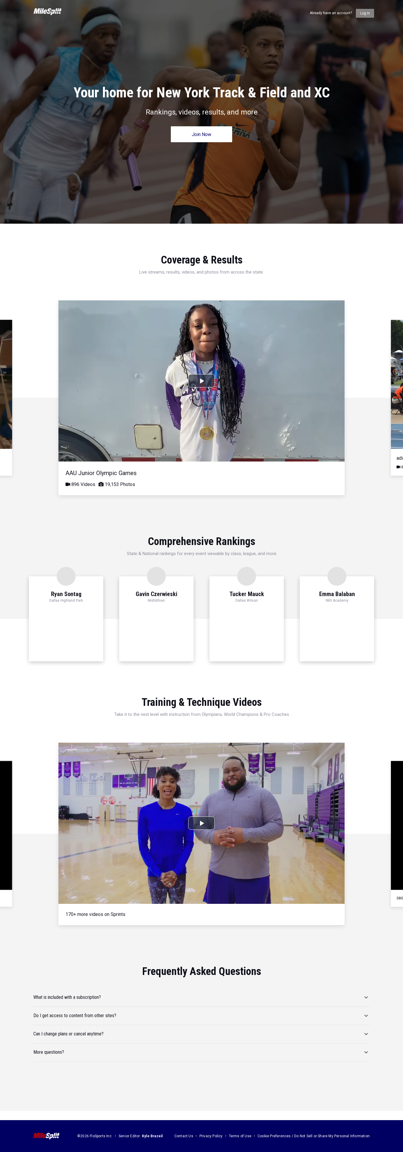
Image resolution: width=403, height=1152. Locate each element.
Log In (365, 13)
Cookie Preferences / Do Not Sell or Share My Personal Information (314, 1136)
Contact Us (183, 1136)
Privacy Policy (211, 1136)
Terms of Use (240, 1136)
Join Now (201, 134)
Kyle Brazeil (152, 1136)
